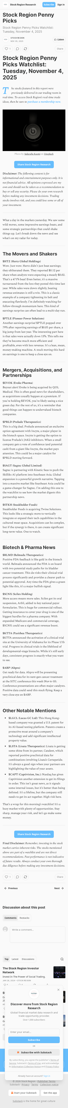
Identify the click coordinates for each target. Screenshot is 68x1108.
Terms (34, 1084)
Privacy (25, 1084)
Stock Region (17, 38)
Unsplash (48, 154)
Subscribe (49, 4)
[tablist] (17, 918)
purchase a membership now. (44, 102)
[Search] (62, 959)
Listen (60, 39)
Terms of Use (34, 1063)
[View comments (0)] (17, 48)
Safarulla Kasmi (32, 154)
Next (57, 888)
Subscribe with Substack (36, 1052)
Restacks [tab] (24, 917)
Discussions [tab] (28, 959)
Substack (18, 1101)
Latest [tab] (15, 959)
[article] (34, 976)
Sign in (61, 4)
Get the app (50, 1092)
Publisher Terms (46, 1081)
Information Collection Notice (26, 1066)
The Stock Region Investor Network (21, 970)
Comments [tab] (10, 917)
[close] (58, 989)
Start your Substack (25, 1092)
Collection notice (49, 1084)
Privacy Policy (52, 1066)
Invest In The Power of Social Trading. (24, 976)
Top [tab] (6, 959)
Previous (12, 888)
